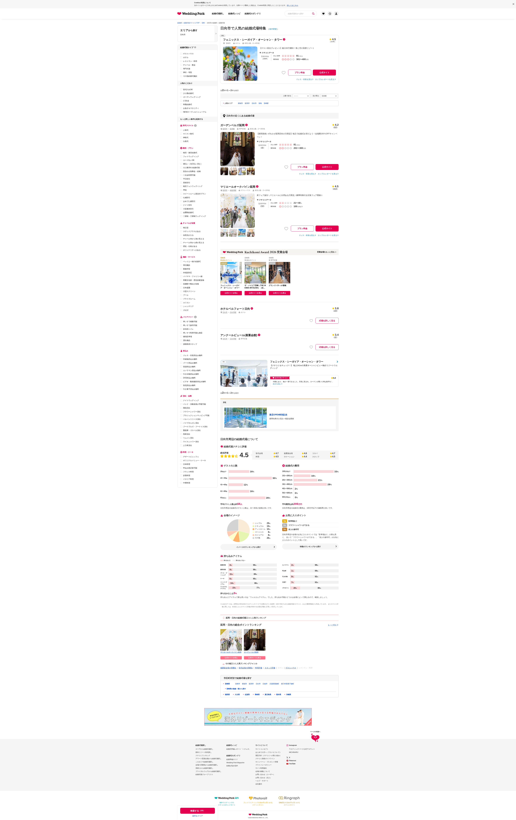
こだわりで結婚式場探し (204, 762)
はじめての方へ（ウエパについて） (268, 752)
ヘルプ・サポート (261, 781)
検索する (197, 811)
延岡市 (247, 103)
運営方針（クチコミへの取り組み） (268, 755)
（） (335, 127)
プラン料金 (300, 72)
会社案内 (258, 784)
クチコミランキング (203, 755)
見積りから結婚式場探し (204, 768)
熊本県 (278, 694)
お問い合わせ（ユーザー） (265, 774)
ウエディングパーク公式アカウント (302, 749)
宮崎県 (227, 684)
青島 (260, 103)
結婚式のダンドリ (253, 13)
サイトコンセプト (261, 749)
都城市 (240, 103)
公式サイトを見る (231, 293)
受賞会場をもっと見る (326, 252)
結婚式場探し (218, 13)
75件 (262, 206)
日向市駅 (233, 312)
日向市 (254, 103)
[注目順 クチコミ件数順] (329, 96)
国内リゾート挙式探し (204, 752)
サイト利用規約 (261, 768)
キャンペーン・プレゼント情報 (266, 762)
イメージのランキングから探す (248, 547)
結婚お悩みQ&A (232, 766)
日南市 (265, 684)
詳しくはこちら (292, 5)
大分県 (237, 694)
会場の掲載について (262, 771)
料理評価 (258, 668)
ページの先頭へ (315, 731)
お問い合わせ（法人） (263, 778)
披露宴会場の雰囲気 (228, 668)
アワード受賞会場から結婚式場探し (208, 759)
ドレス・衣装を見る (304, 79)
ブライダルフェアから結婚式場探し (208, 771)
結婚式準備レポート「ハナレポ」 (238, 749)
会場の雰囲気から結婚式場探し (207, 765)
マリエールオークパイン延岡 (230, 652)
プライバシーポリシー (263, 765)
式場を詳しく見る (327, 320)
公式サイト (324, 72)
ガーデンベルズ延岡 (251, 652)
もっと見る (332, 625)
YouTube (292, 764)
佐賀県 (247, 694)
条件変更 (273, 29)
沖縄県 (288, 694)
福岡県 (227, 694)
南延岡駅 (233, 190)
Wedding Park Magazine (235, 763)
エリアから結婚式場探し (204, 749)
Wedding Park (258, 814)
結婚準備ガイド (232, 759)
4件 (262, 147)
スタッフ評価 (270, 668)
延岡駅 (232, 129)
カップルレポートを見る (324, 79)
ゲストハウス (291, 668)
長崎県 (257, 694)
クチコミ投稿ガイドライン (265, 759)
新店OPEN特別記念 (278, 414)
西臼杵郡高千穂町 (287, 684)
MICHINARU (293, 752)
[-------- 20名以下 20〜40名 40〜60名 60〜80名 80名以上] (301, 96)
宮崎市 (237, 684)
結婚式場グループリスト (204, 774)
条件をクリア (197, 816)
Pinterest (292, 761)
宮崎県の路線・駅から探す (236, 689)
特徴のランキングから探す (310, 547)
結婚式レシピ (234, 13)
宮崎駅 (266, 103)
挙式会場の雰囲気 (246, 668)
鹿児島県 (267, 694)
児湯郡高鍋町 (274, 684)
